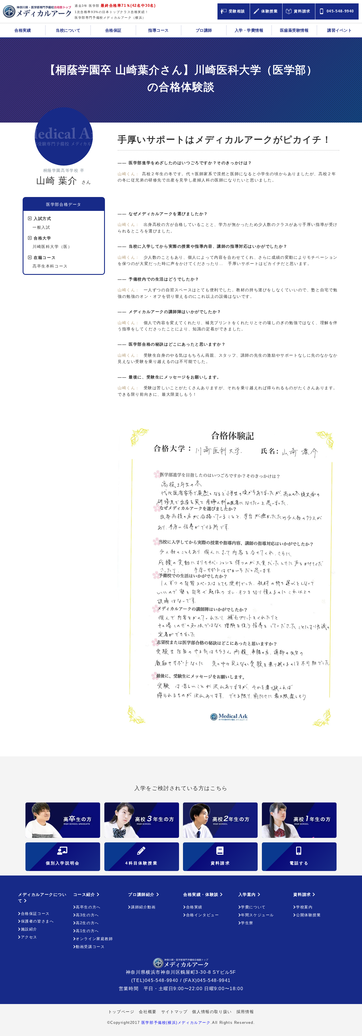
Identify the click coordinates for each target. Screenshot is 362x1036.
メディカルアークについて (42, 897)
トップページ (121, 1011)
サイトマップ (174, 1011)
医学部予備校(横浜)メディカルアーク (176, 1022)
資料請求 (303, 894)
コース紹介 (85, 894)
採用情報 (245, 1011)
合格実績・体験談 (201, 894)
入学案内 (248, 894)
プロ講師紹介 (142, 894)
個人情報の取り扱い (212, 1011)
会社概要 (147, 1011)
